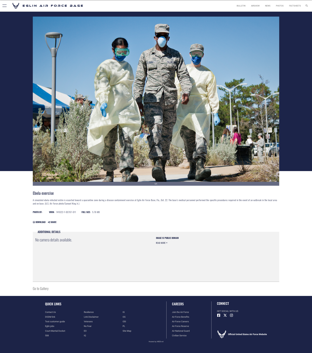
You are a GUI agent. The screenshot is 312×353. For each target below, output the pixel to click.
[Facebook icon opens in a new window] (219, 315)
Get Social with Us (227, 311)
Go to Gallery (41, 288)
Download (40, 222)
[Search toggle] (306, 6)
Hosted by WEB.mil (156, 342)
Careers (178, 303)
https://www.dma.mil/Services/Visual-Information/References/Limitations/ (184, 255)
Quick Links (53, 303)
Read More (161, 242)
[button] (4, 6)
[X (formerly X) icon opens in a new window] (225, 315)
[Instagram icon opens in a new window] (231, 315)
